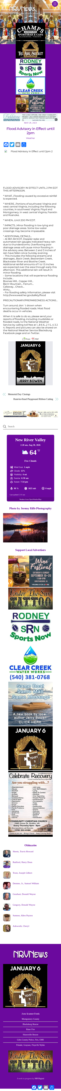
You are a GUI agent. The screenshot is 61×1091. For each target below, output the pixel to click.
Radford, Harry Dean (22, 862)
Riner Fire (30, 1029)
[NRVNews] (21, 15)
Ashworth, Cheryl (21, 926)
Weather (30, 138)
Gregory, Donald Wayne (24, 905)
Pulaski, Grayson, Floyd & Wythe (30, 1045)
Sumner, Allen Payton (23, 915)
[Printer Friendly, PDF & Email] (30, 339)
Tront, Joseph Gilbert (22, 873)
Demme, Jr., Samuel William (26, 883)
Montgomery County (30, 1019)
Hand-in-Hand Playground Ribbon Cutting (33, 399)
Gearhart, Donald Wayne (24, 894)
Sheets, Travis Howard (23, 851)
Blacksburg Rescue (30, 1024)
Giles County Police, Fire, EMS (30, 1040)
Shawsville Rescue (30, 1034)
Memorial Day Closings (19, 394)
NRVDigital (39, 1078)
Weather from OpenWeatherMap (30, 499)
